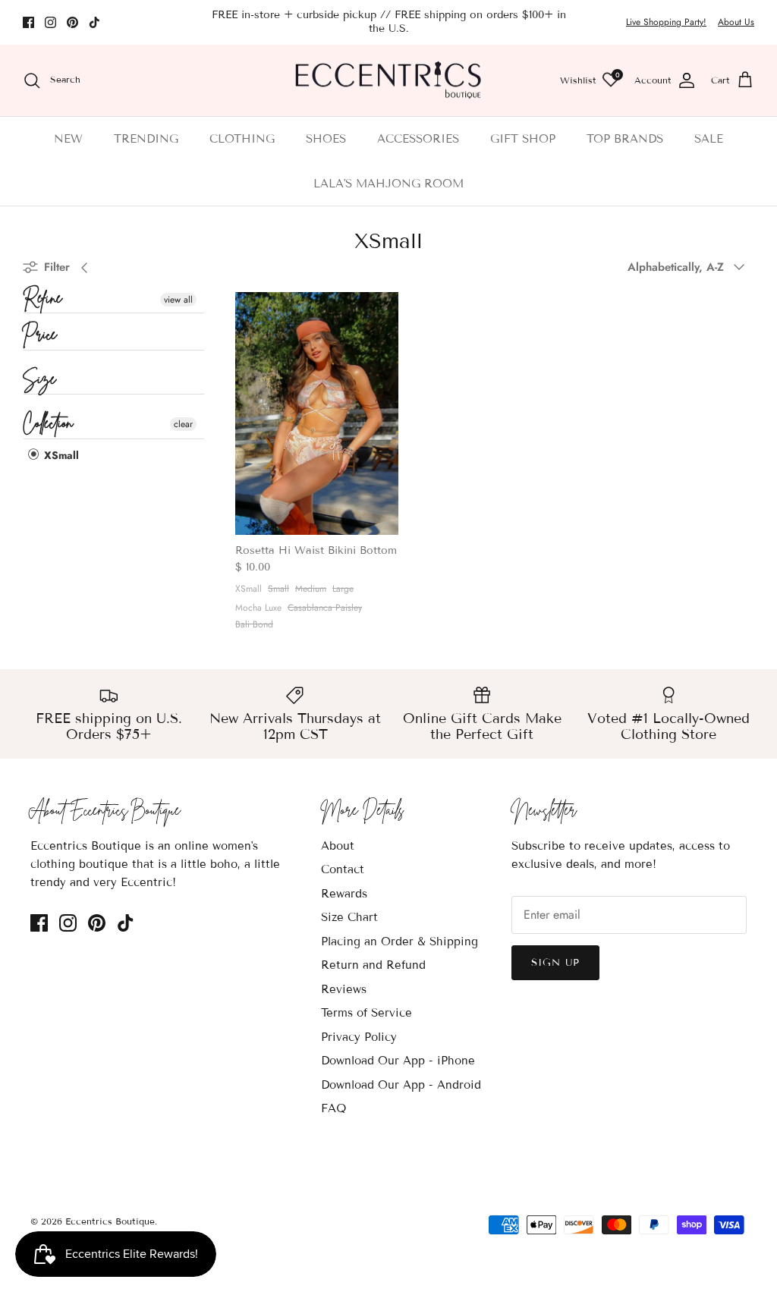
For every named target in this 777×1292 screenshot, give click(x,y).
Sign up (555, 963)
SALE (708, 139)
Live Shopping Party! (666, 22)
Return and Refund (373, 965)
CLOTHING (242, 139)
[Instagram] (50, 22)
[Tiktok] (94, 22)
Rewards (344, 894)
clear (183, 424)
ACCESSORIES (418, 139)
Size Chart (349, 917)
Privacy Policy (359, 1037)
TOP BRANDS (625, 139)
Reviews (343, 989)
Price (40, 336)
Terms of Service (366, 1013)
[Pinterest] (72, 22)
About (337, 846)
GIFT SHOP (522, 139)
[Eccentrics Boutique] (388, 81)
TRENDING (146, 139)
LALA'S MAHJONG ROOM (388, 183)
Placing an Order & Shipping (399, 941)
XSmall (60, 455)
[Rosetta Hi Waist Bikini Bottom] (316, 413)
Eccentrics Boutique (110, 1221)
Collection (48, 424)
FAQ (333, 1108)
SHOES (326, 139)
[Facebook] (28, 22)
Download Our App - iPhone (398, 1060)
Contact (342, 869)
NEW (68, 139)
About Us (736, 22)
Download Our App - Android (401, 1085)
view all (178, 299)
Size (40, 380)
